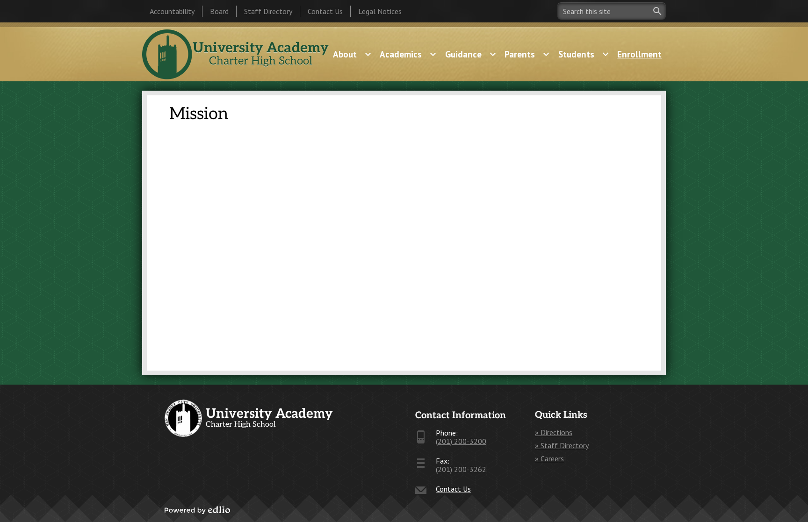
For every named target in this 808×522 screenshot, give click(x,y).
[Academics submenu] (408, 54)
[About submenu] (352, 54)
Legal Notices (380, 11)
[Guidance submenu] (470, 54)
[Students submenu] (584, 54)
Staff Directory (268, 11)
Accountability (172, 11)
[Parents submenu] (527, 54)
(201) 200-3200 (461, 441)
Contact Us (325, 11)
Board (219, 11)
